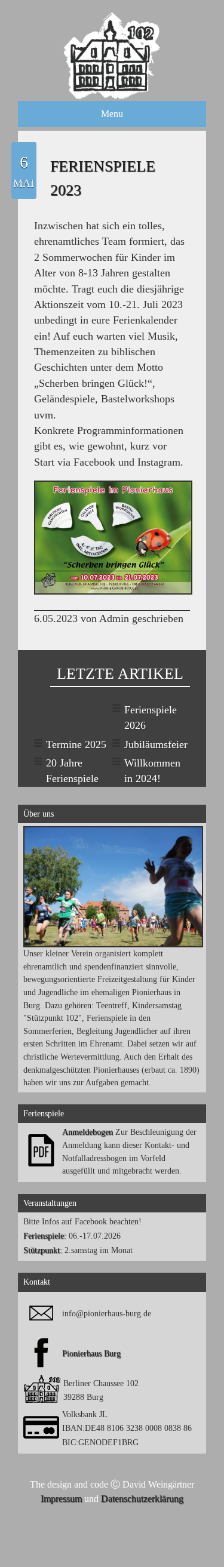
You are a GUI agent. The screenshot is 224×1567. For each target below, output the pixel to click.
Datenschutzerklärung (142, 1499)
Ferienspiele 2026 (150, 717)
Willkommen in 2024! (152, 770)
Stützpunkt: (42, 1250)
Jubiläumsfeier (156, 744)
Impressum (61, 1499)
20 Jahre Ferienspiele (72, 770)
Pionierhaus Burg (91, 1353)
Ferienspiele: (44, 1235)
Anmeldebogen (87, 1132)
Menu (112, 114)
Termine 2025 (76, 744)
